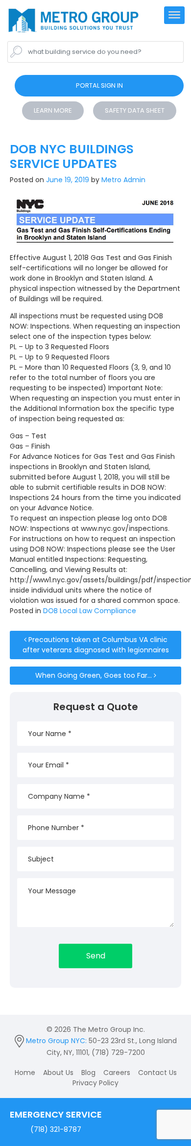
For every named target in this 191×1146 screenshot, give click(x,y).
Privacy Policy (95, 1083)
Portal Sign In (99, 85)
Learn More (53, 110)
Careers (116, 1072)
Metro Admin (122, 180)
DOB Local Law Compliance (89, 611)
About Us (58, 1072)
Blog (88, 1072)
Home (25, 1072)
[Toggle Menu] (174, 18)
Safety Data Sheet (135, 110)
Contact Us (157, 1072)
